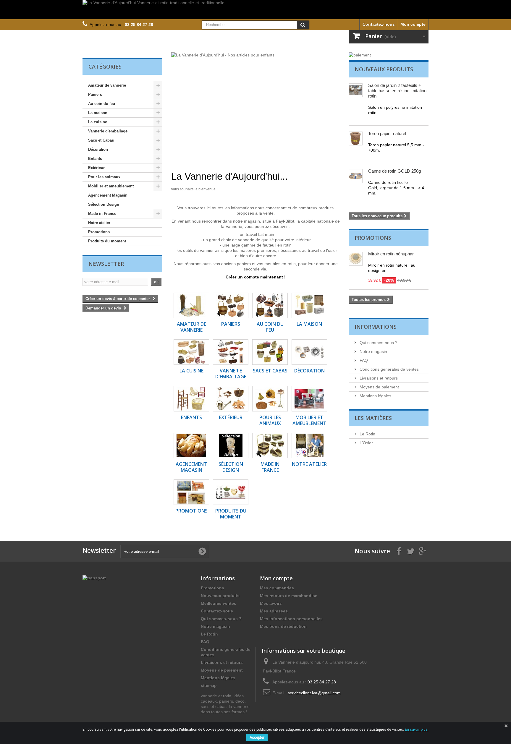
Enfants (95, 158)
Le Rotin (366, 434)
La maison (97, 113)
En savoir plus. (416, 729)
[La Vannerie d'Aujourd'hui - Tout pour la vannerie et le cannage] (255, 106)
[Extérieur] (230, 398)
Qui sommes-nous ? (377, 342)
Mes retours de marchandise (288, 595)
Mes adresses (274, 611)
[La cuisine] (191, 352)
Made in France (102, 213)
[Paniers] (230, 305)
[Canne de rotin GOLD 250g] (356, 176)
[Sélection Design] (230, 445)
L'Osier (365, 442)
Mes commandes (277, 588)
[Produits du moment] (230, 492)
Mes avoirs (271, 603)
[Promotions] (191, 492)
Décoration (98, 149)
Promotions (99, 232)
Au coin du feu (101, 103)
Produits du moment (107, 241)
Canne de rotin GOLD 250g (394, 171)
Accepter (257, 737)
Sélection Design (103, 204)
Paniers (95, 94)
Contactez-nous (379, 24)
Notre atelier (99, 223)
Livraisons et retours (378, 378)
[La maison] (309, 305)
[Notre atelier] (309, 445)
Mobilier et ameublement (111, 186)
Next (329, 156)
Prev (314, 156)
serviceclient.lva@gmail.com (314, 692)
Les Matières (373, 418)
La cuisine (97, 122)
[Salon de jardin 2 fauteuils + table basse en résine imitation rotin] (356, 90)
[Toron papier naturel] (356, 138)
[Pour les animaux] (270, 398)
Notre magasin (372, 351)
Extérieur (96, 168)
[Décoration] (309, 352)
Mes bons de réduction (283, 626)
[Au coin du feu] (270, 305)
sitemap (209, 685)
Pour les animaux (104, 177)
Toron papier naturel (387, 133)
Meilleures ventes (218, 603)
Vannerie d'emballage (107, 131)
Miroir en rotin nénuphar (391, 253)
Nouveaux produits (384, 69)
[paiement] (388, 55)
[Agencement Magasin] (191, 445)
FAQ (363, 360)
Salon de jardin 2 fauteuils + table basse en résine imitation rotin (397, 90)
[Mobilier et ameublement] (309, 398)
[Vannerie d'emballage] (230, 352)
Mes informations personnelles (291, 618)
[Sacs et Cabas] (270, 352)
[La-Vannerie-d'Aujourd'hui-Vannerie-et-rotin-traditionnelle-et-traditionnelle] (255, 9)
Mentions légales (374, 395)
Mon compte (413, 24)
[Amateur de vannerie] (191, 305)
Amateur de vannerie (107, 85)
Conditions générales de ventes (388, 369)
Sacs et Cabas (101, 140)
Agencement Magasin (107, 195)
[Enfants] (191, 398)
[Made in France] (270, 445)
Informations (376, 326)
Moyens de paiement (378, 387)
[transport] (94, 577)
